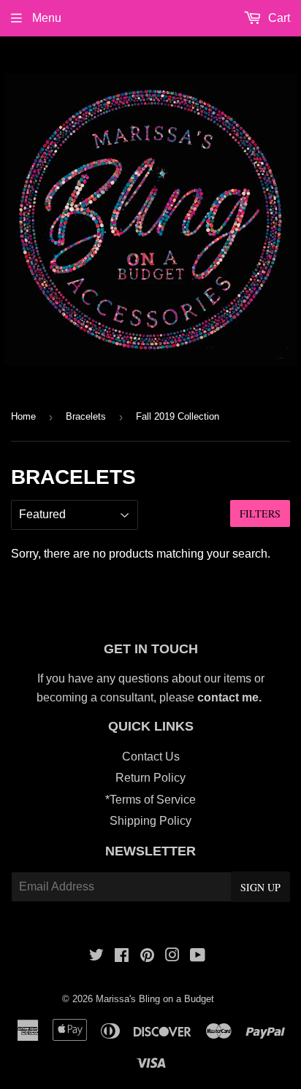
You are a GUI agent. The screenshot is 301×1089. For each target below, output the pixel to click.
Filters (260, 513)
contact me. (230, 697)
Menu (45, 18)
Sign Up (260, 887)
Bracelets (86, 416)
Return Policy (150, 777)
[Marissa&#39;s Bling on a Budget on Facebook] (121, 956)
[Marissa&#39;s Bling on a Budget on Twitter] (96, 956)
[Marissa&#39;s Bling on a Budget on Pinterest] (147, 956)
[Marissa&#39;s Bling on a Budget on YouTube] (197, 956)
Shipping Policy (150, 821)
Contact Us (151, 756)
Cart (277, 18)
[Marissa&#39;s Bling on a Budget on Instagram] (172, 956)
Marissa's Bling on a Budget (155, 998)
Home (23, 416)
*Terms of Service (150, 799)
